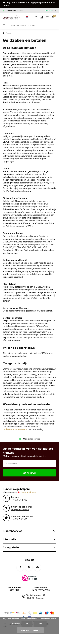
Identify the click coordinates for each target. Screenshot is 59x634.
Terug (8, 33)
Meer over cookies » (30, 630)
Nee (40, 624)
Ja (27, 624)
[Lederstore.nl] (11, 17)
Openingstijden (28, 492)
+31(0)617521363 (19, 500)
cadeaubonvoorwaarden (15, 429)
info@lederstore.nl (20, 509)
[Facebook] (20, 567)
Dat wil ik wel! (30, 473)
